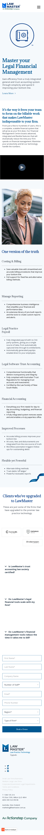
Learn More (8, 93)
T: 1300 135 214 (8, 795)
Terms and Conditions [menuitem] (10, 787)
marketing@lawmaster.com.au (13, 807)
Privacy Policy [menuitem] (7, 790)
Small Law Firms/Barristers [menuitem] (12, 778)
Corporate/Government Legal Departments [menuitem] (18, 784)
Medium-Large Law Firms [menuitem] (12, 781)
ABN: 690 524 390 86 (10, 800)
